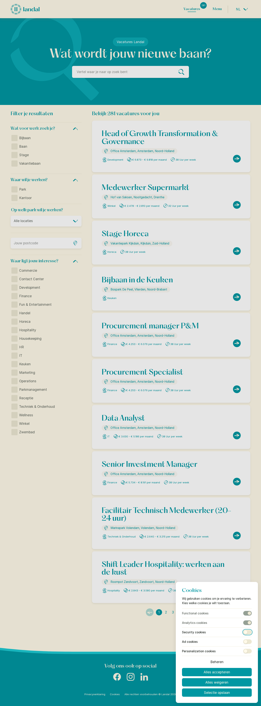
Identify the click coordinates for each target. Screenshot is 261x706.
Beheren (217, 662)
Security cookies (194, 632)
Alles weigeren (216, 682)
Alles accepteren (217, 672)
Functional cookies (195, 613)
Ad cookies (190, 641)
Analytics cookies (194, 622)
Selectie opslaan (217, 693)
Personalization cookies (199, 651)
